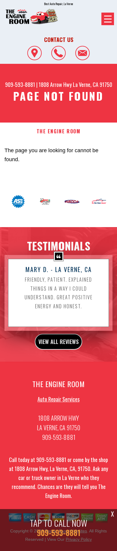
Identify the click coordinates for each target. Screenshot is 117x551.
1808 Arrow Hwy (55, 84)
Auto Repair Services (59, 399)
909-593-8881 (20, 84)
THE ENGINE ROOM (59, 131)
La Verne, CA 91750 (92, 84)
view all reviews (58, 341)
